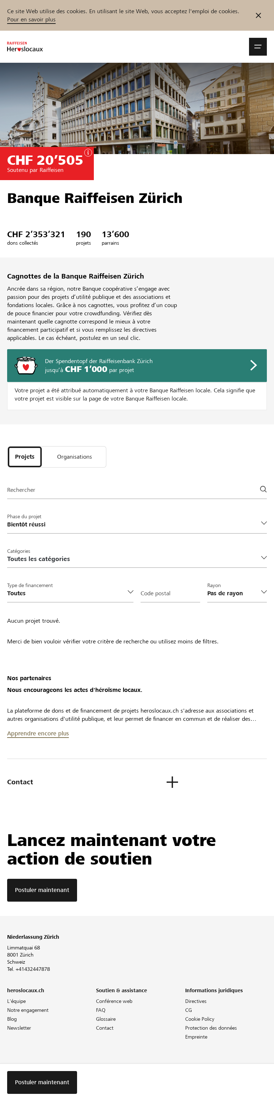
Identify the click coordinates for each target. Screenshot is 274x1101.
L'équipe (16, 1001)
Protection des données (211, 1028)
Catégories (18, 551)
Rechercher (21, 489)
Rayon (214, 585)
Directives (196, 1001)
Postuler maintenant (42, 890)
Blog (12, 1019)
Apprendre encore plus (38, 733)
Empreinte (196, 1037)
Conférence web (114, 1001)
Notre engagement (28, 1010)
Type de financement (30, 585)
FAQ (101, 1010)
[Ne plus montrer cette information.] (258, 15)
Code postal (156, 593)
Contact (104, 1028)
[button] (258, 47)
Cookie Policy (199, 1019)
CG (188, 1010)
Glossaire (106, 1019)
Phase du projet (24, 516)
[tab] (24, 457)
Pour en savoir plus (31, 19)
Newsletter (19, 1028)
